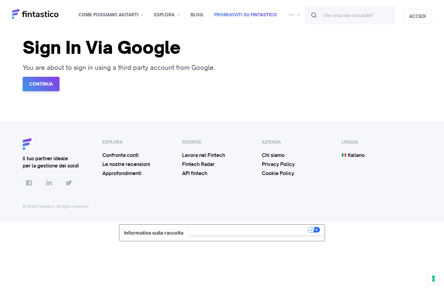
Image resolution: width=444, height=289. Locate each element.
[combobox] (350, 15)
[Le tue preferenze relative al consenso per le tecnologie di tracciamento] (433, 278)
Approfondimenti (121, 173)
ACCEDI (417, 16)
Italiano (355, 155)
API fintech (194, 173)
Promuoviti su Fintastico (245, 15)
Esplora (164, 15)
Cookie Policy (278, 173)
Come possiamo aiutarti (108, 15)
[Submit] (313, 15)
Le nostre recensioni (126, 164)
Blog (197, 15)
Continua (41, 84)
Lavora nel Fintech (203, 155)
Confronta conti (120, 155)
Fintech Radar (198, 164)
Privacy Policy (278, 164)
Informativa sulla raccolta (153, 233)
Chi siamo (273, 155)
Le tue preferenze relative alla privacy (248, 230)
